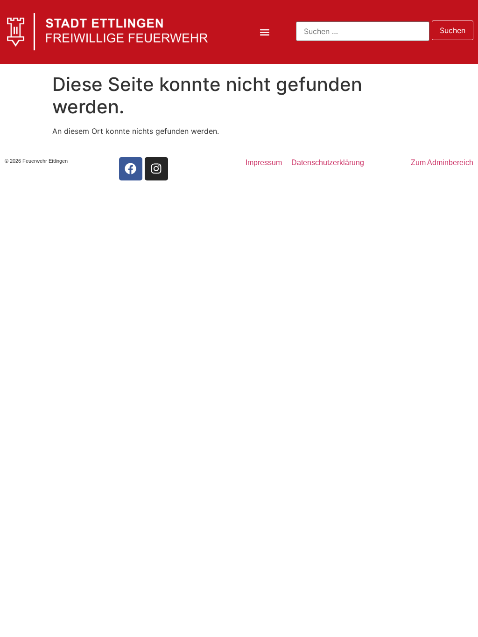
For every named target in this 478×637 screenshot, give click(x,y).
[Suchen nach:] (362, 31)
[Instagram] (156, 168)
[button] (265, 32)
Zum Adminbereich (442, 162)
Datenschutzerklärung (327, 162)
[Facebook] (130, 168)
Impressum (264, 162)
